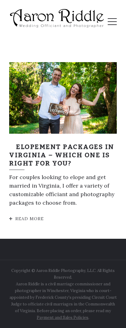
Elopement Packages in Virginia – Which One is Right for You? (61, 155)
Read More (29, 218)
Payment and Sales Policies (62, 317)
